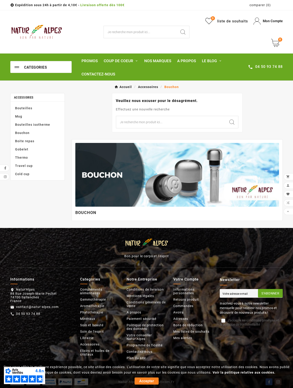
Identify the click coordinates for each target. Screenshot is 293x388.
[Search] (182, 32)
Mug (18, 116)
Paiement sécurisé (141, 319)
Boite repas (24, 141)
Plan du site (136, 358)
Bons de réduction (188, 325)
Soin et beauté (91, 325)
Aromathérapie (92, 306)
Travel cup (24, 166)
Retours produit (186, 299)
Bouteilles (23, 108)
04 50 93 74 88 (28, 314)
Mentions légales (140, 296)
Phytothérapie (91, 312)
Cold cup (22, 174)
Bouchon (22, 133)
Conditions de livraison (145, 289)
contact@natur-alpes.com (37, 307)
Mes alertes (182, 338)
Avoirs (178, 312)
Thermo (21, 157)
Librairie (87, 338)
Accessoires (23, 97)
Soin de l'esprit (92, 331)
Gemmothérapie (93, 299)
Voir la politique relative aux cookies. (244, 372)
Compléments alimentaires (91, 291)
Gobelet (21, 149)
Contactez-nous (139, 351)
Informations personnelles (184, 291)
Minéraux (87, 319)
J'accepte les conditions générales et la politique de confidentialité (249, 322)
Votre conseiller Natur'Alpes (139, 337)
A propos (134, 312)
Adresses (180, 319)
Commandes (183, 306)
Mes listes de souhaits (191, 331)
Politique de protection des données (145, 327)
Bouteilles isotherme (32, 124)
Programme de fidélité (145, 345)
